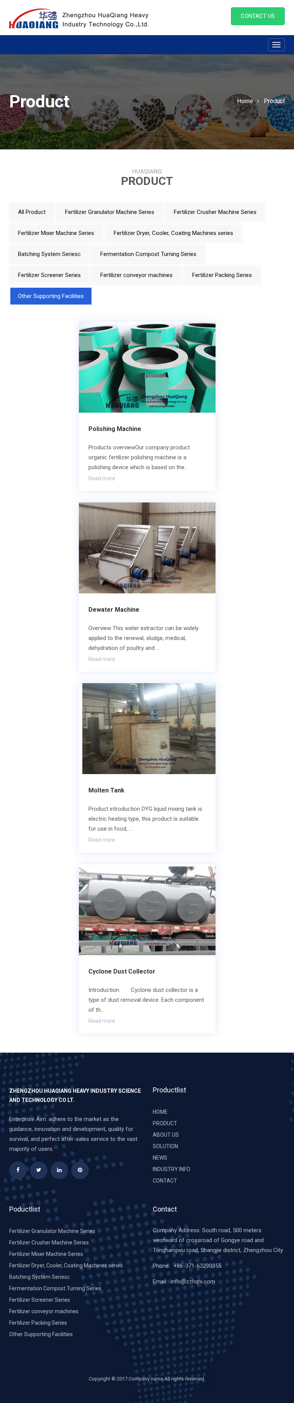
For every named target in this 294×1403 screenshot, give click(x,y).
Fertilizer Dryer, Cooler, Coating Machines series (173, 233)
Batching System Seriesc (49, 254)
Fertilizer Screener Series (49, 275)
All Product (32, 212)
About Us (166, 1135)
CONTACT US (258, 16)
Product (274, 101)
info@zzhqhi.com (193, 1281)
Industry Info (171, 1169)
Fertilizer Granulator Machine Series (109, 212)
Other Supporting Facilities (51, 296)
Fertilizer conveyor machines (136, 275)
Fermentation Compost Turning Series (148, 254)
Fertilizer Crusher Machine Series (215, 212)
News (160, 1158)
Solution (165, 1146)
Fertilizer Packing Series (222, 275)
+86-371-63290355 (197, 1265)
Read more (101, 478)
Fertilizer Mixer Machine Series (56, 233)
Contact (165, 1181)
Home (245, 101)
